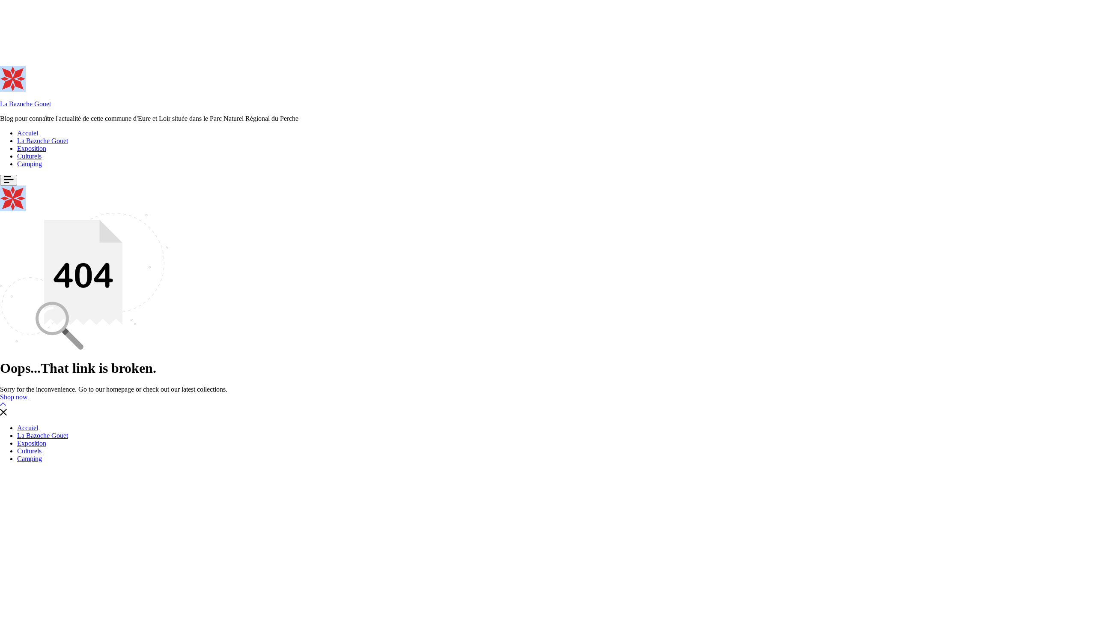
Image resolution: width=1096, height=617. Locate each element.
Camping (29, 164)
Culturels (29, 156)
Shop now (14, 397)
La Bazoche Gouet (25, 104)
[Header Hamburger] (8, 180)
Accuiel (27, 133)
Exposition (31, 148)
